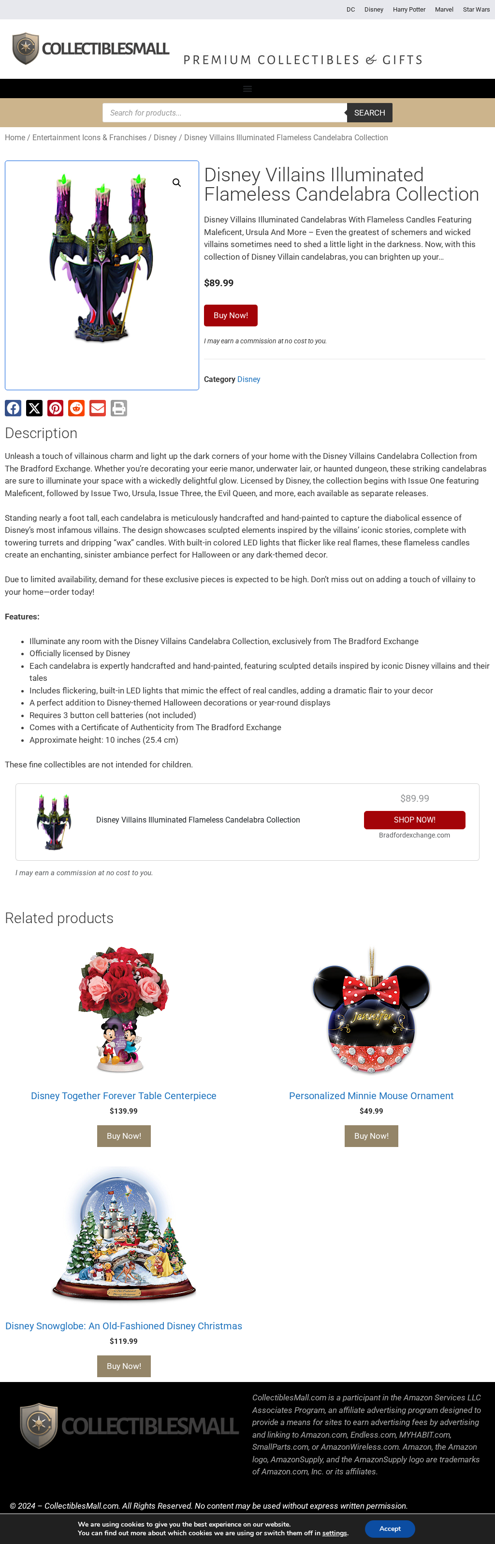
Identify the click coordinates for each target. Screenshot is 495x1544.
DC (351, 9)
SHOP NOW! (415, 819)
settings (334, 1533)
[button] (177, 182)
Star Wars (476, 9)
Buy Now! (231, 315)
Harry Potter (409, 9)
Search (369, 113)
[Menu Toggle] (247, 88)
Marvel (444, 9)
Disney (373, 9)
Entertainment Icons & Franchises (89, 137)
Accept (390, 1528)
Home (15, 137)
